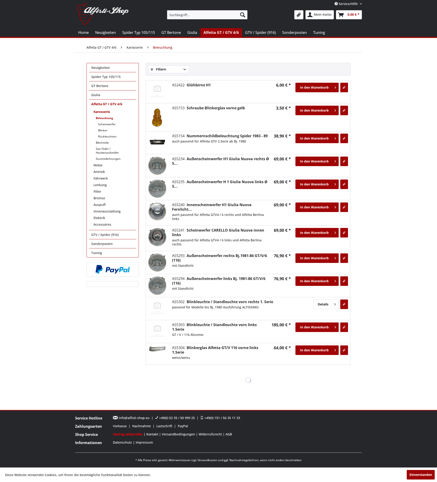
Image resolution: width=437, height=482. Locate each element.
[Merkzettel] (298, 14)
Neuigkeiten (100, 67)
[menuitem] (207, 14)
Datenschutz (123, 442)
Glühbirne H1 (191, 85)
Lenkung (100, 185)
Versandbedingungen (179, 434)
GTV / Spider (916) (105, 234)
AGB (229, 434)
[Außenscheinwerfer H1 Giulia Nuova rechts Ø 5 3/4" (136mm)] (157, 166)
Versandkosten (207, 460)
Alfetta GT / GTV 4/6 (106, 104)
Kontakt (152, 434)
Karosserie (102, 112)
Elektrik (99, 218)
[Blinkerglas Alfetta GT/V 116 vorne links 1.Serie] (157, 348)
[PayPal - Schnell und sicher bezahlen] (112, 269)
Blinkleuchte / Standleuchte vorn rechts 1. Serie (222, 302)
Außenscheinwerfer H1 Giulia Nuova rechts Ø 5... (220, 161)
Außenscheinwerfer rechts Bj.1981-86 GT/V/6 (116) (219, 257)
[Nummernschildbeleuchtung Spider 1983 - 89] (157, 143)
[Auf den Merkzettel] (344, 87)
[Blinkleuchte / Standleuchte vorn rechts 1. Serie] (157, 309)
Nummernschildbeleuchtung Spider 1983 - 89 (220, 136)
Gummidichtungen (108, 159)
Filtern (160, 69)
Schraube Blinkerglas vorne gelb (208, 108)
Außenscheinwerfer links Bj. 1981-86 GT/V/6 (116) (218, 280)
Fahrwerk (101, 178)
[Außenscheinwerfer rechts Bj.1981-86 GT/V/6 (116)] (157, 262)
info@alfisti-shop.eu (134, 418)
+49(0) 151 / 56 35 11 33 (221, 418)
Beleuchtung (104, 118)
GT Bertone (99, 86)
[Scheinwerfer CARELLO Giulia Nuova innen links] (157, 237)
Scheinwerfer (107, 124)
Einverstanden (420, 474)
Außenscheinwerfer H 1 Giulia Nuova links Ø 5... (219, 184)
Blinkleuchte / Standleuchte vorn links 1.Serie (214, 327)
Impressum (144, 442)
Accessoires (102, 224)
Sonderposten (102, 244)
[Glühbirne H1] (157, 92)
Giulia (95, 95)
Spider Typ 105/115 (106, 77)
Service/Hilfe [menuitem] (348, 4)
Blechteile (102, 143)
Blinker (102, 130)
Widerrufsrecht (211, 434)
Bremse (99, 198)
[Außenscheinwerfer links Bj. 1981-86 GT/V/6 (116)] (157, 285)
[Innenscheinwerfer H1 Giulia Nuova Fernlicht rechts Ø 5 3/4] (157, 211)
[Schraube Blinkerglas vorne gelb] (157, 117)
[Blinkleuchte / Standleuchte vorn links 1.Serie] (157, 331)
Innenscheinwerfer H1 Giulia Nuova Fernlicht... (212, 207)
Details (323, 304)
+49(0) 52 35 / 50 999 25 (176, 418)
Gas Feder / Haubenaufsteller (107, 151)
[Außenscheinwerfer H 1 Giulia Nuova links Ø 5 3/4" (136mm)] (157, 189)
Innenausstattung (107, 211)
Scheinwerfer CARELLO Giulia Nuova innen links (218, 232)
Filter (97, 191)
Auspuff (100, 204)
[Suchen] (242, 14)
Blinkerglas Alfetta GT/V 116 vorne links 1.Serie (215, 350)
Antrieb (99, 172)
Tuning (96, 253)
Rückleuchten (107, 136)
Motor (98, 165)
